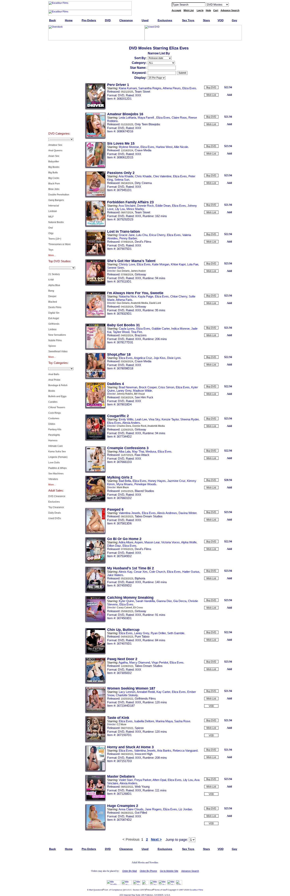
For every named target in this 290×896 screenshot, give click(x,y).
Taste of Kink (118, 718)
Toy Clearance (56, 507)
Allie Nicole (181, 147)
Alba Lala (124, 451)
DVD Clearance (56, 496)
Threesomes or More (59, 244)
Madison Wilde (142, 390)
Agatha (123, 662)
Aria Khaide (126, 176)
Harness (52, 440)
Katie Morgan (160, 264)
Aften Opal (159, 780)
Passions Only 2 (121, 173)
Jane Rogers (153, 809)
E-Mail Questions (95, 890)
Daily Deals (54, 512)
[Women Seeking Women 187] (95, 712)
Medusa (151, 451)
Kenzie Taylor (170, 419)
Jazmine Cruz (176, 480)
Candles (52, 402)
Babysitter (53, 161)
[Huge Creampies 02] (95, 830)
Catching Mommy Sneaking (130, 598)
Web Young (142, 786)
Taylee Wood (121, 332)
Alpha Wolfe (188, 542)
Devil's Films (143, 241)
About (150, 890)
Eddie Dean (162, 205)
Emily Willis (126, 419)
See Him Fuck (144, 397)
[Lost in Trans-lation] (95, 255)
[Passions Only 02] (95, 197)
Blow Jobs (53, 189)
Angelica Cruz (143, 358)
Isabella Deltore (144, 721)
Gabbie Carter (161, 328)
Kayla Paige (145, 296)
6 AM (51, 279)
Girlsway (140, 274)
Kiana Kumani (128, 88)
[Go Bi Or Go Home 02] (95, 563)
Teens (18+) (54, 238)
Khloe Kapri (178, 264)
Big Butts (53, 172)
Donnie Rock (145, 205)
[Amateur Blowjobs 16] (95, 138)
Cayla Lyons (127, 328)
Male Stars (59, 115)
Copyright (172, 890)
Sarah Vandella (145, 601)
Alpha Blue (54, 285)
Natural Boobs (56, 222)
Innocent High (143, 754)
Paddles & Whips (57, 468)
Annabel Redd (146, 691)
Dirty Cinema (143, 183)
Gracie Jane (127, 235)
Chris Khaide (143, 176)
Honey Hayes (157, 480)
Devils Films (54, 307)
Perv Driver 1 (118, 85)
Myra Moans (124, 484)
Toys (50, 249)
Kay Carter (163, 691)
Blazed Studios (144, 491)
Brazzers (141, 335)
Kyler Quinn (126, 601)
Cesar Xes (141, 571)
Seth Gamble (175, 633)
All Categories (59, 85)
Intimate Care (55, 446)
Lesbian (52, 211)
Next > (156, 839)
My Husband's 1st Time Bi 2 (130, 568)
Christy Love (127, 264)
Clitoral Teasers (56, 407)
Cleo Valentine (162, 176)
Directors (59, 125)
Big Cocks (53, 178)
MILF (51, 216)
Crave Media (143, 150)
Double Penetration (58, 194)
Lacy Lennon (127, 691)
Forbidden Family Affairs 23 (130, 202)
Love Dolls (54, 462)
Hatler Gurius (190, 571)
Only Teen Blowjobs (147, 124)
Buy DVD (211, 87)
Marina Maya (164, 721)
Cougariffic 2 (118, 416)
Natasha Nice (127, 296)
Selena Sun (121, 179)
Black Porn (54, 183)
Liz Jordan (185, 809)
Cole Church (157, 571)
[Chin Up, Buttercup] (95, 653)
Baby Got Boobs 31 (123, 325)
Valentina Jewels (129, 513)
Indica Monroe (180, 328)
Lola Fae (192, 264)
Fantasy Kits (54, 429)
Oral (50, 227)
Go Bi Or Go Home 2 (124, 539)
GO (234, 4)
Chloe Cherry (178, 296)
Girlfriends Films (145, 698)
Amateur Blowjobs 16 (125, 114)
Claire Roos (179, 117)
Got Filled (141, 812)
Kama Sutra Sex (57, 451)
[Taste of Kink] (95, 742)
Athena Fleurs (172, 88)
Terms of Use (160, 890)
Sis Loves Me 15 (121, 143)
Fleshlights (54, 435)
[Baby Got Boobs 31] (95, 349)
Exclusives (59, 56)
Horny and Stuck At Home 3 (130, 747)
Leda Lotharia (127, 117)
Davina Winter (187, 513)
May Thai (138, 451)
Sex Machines (56, 473)
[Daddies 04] (95, 408)
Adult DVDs (59, 46)
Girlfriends (53, 324)
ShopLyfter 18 (119, 354)
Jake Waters (115, 575)
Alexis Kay (125, 571)
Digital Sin (53, 312)
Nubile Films (55, 340)
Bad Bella (125, 480)
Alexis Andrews (167, 513)
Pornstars (59, 105)
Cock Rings (54, 413)
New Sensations (57, 335)
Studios (59, 95)
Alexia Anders (131, 422)
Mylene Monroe (129, 147)
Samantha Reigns (149, 88)
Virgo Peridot (160, 662)
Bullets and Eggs (57, 396)
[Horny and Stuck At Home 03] (95, 771)
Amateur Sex (55, 145)
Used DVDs (59, 65)
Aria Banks (164, 750)
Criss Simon (166, 387)
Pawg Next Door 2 (122, 659)
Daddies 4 (115, 384)
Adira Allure (126, 542)
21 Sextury (54, 274)
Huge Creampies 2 (122, 806)
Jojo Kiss (160, 358)
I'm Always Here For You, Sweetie (135, 293)
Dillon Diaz (114, 545)
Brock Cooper (148, 387)
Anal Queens (55, 150)
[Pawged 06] (95, 533)
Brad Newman (128, 387)
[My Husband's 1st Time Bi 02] (95, 592)
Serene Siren (115, 267)
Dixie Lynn (174, 358)
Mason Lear (152, 542)
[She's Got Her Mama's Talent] (95, 285)
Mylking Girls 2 (119, 477)
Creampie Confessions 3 (128, 448)
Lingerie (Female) (57, 457)
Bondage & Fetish (57, 385)
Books (51, 390)
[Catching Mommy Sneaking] (95, 621)
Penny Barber (128, 238)
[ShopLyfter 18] (95, 378)
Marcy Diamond (139, 662)
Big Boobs (53, 167)
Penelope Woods (145, 484)
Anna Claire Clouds (131, 809)
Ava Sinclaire (127, 205)
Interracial (53, 205)
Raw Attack (142, 454)
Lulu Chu (142, 235)
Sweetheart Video (57, 351)
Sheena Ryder (189, 419)
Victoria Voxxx (170, 542)
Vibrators (53, 479)
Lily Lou (120, 209)
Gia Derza (179, 601)
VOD (211, 706)
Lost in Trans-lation (123, 231)
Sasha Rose (182, 721)
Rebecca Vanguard (185, 750)
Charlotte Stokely (127, 695)
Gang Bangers (56, 200)
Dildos (51, 424)
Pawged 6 (115, 509)
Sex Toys (59, 75)
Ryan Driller (158, 633)
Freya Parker (142, 780)
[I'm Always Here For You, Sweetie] (95, 317)
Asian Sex (53, 156)
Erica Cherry (157, 235)
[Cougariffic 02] (95, 440)
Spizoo (52, 346)
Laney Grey (123, 390)
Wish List (211, 95)
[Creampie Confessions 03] (95, 472)
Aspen (139, 542)
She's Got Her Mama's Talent (131, 261)
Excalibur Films (196, 890)
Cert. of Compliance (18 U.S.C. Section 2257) (125, 890)
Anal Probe (54, 379)
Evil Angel (53, 318)
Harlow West (164, 147)
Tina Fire (136, 332)
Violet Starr (126, 780)
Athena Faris (124, 299)
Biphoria (140, 578)
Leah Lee (141, 419)
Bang (51, 290)
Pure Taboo (142, 636)
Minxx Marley (135, 209)
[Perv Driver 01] (95, 109)
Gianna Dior (164, 601)
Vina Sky (154, 419)
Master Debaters (121, 776)
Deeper (52, 296)
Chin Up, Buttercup (123, 630)
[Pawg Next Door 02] (95, 683)
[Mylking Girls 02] (95, 501)
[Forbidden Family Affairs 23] (95, 226)
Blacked (52, 301)
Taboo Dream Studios (149, 516)
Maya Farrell (146, 117)
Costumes (53, 418)
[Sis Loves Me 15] (95, 167)
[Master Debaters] (95, 800)
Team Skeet (142, 91)
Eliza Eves (189, 88)
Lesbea (52, 329)
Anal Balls (53, 374)
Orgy (50, 233)
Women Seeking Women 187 (131, 688)
